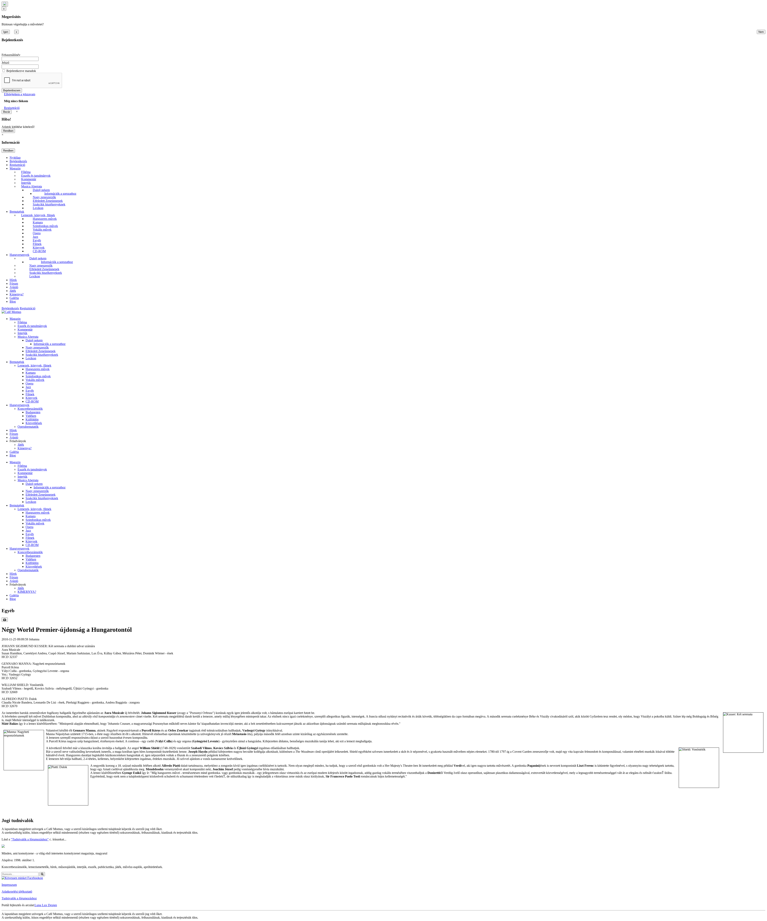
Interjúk (26, 182)
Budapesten (33, 412)
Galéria (14, 298)
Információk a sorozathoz (60, 193)
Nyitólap (15, 157)
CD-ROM (39, 251)
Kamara (38, 222)
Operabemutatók (28, 426)
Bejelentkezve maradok (21, 71)
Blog (13, 301)
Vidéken (31, 416)
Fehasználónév (11, 55)
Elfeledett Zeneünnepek (48, 200)
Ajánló (14, 287)
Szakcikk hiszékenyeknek (49, 204)
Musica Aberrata (31, 186)
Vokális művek (42, 229)
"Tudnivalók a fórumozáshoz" (30, 839)
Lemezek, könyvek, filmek (38, 215)
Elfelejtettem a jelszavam (19, 94)
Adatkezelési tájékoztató (17, 891)
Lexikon (38, 208)
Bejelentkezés (18, 161)
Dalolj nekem (41, 190)
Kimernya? (17, 294)
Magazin (15, 168)
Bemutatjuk (17, 211)
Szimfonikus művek (45, 226)
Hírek (13, 280)
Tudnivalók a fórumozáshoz (19, 898)
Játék (13, 290)
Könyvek (39, 247)
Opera (37, 233)
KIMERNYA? (27, 591)
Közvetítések (34, 423)
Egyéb (37, 240)
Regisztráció (12, 108)
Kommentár (28, 179)
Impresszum (9, 884)
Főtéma (26, 172)
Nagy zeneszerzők (44, 197)
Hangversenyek (19, 254)
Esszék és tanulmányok (36, 175)
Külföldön (32, 419)
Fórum (14, 283)
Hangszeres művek (45, 218)
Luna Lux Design (46, 905)
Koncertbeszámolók (30, 408)
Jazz (35, 236)
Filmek (37, 244)
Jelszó (5, 62)
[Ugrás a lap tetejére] (5, 4)
